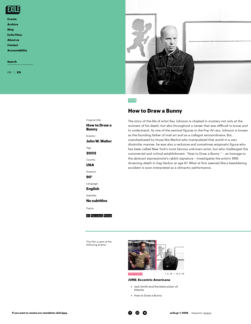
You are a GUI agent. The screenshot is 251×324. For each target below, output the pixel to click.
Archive (12, 24)
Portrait (107, 215)
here (64, 313)
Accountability (17, 50)
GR (9, 72)
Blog (10, 29)
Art (88, 215)
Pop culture (96, 215)
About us (13, 39)
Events (12, 19)
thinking (207, 313)
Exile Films (14, 34)
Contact (12, 45)
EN (19, 72)
